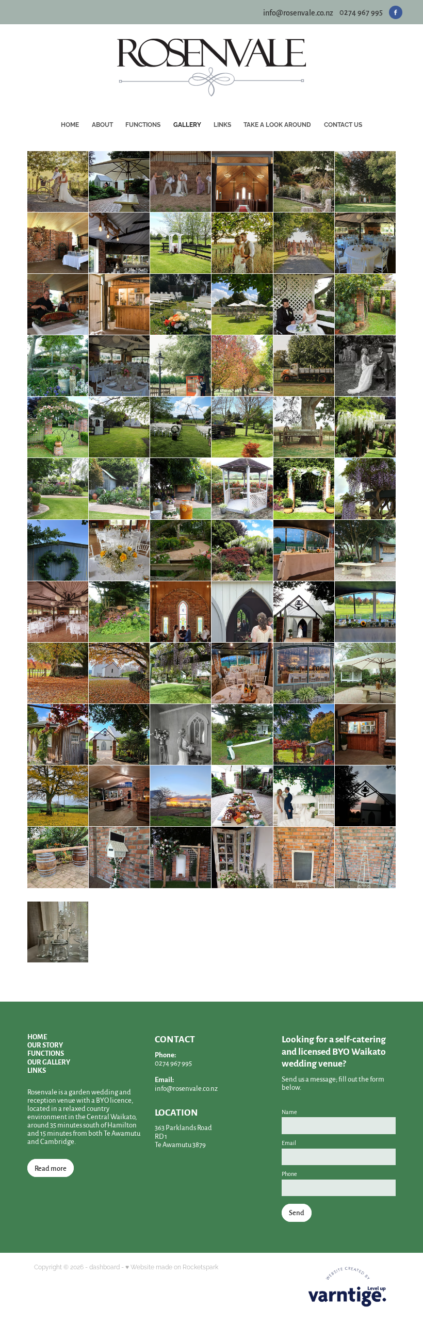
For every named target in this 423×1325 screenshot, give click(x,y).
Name (289, 1112)
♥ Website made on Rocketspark (171, 1266)
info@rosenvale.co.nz (298, 11)
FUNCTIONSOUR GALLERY (48, 1057)
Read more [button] (51, 1168)
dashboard (104, 1266)
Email (289, 1143)
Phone (289, 1174)
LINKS (36, 1070)
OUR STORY (45, 1045)
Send (296, 1212)
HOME (37, 1036)
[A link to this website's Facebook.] (395, 12)
